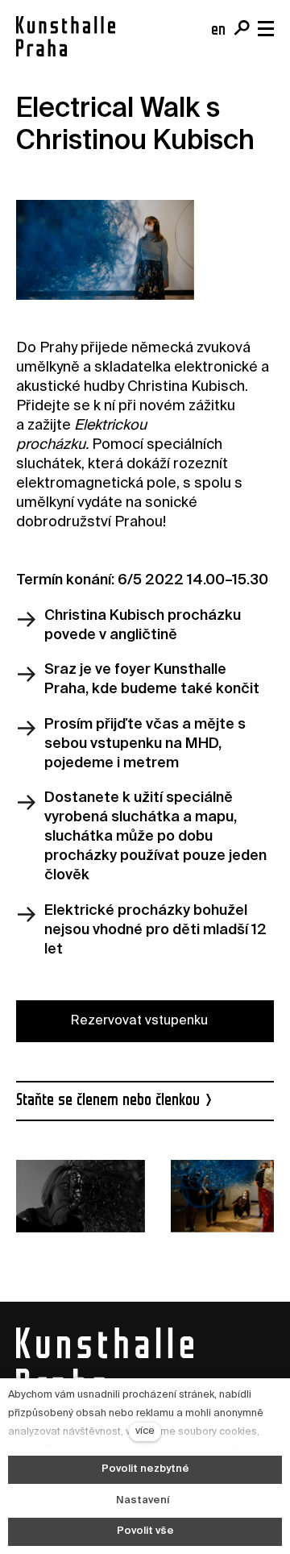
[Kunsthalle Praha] (65, 36)
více (145, 1431)
